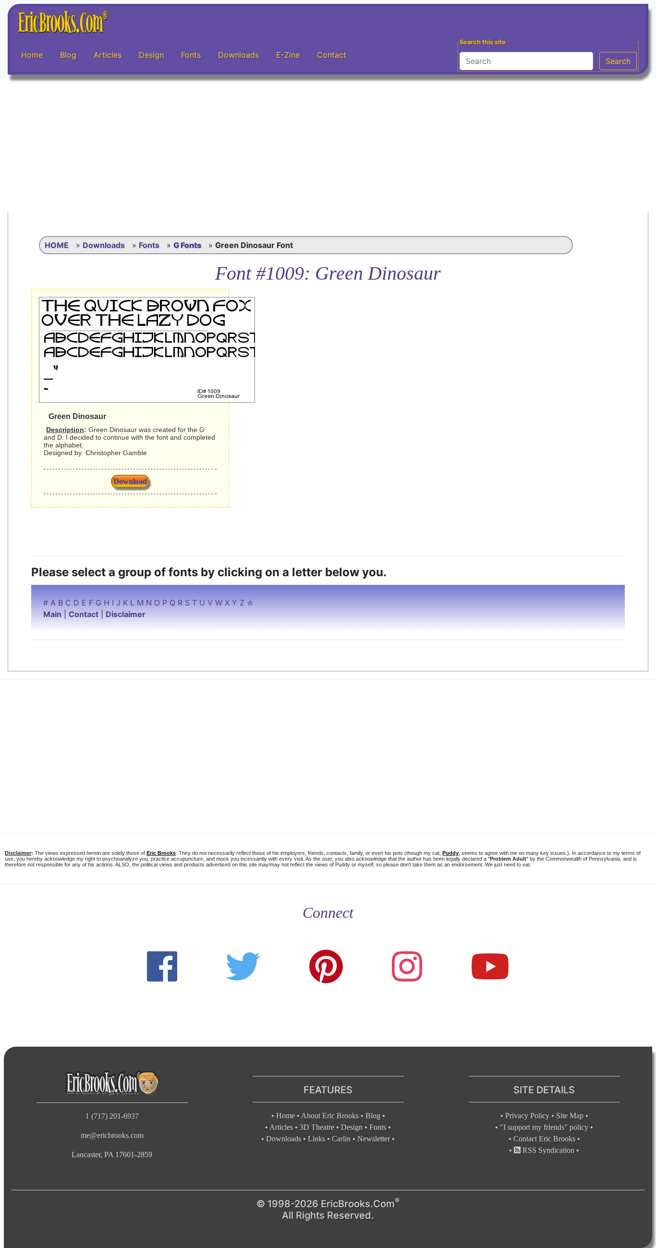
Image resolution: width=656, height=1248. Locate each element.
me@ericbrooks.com (112, 1135)
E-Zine (288, 55)
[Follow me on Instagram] (407, 967)
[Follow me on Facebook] (162, 967)
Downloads (238, 55)
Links (316, 1139)
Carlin (341, 1139)
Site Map (569, 1116)
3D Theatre (317, 1127)
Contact (331, 55)
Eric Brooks (161, 853)
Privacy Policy (527, 1116)
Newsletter (373, 1139)
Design (151, 55)
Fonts (191, 55)
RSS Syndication (547, 1150)
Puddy (450, 853)
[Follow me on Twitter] (243, 967)
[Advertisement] (328, 145)
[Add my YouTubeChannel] (490, 967)
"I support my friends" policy (544, 1127)
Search (618, 61)
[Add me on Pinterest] (326, 967)
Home (32, 55)
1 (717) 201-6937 (112, 1116)
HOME (57, 245)
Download (130, 481)
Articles (107, 55)
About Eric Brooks (330, 1116)
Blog (68, 55)
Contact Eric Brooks (544, 1139)
